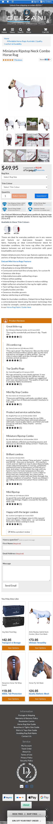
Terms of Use (26, 754)
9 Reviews (18, 60)
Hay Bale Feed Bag (9, 632)
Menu (12, 32)
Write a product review (20, 532)
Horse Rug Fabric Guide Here (19, 307)
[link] (26, 786)
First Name (8, 543)
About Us (26, 751)
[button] (26, 813)
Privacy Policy (26, 757)
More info (40, 170)
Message (7, 563)
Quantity (5, 192)
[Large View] (9, 124)
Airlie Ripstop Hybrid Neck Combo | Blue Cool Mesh (38, 633)
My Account (26, 746)
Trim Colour (6, 183)
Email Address (9, 553)
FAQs (28, 32)
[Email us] (21, 786)
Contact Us (26, 736)
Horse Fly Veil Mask (36, 683)
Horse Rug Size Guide (26, 724)
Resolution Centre (26, 721)
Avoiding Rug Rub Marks (26, 733)
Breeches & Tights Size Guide (26, 727)
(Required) (17, 543)
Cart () (45, 32)
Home (4, 32)
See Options (13, 648)
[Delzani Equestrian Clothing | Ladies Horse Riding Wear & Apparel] (26, 17)
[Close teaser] (46, 809)
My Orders (47, 1)
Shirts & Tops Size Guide (26, 730)
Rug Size (5, 173)
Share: (42, 59)
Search (21, 32)
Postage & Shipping (26, 715)
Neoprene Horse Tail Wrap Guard (12, 684)
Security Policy (26, 760)
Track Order (26, 748)
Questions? (41, 196)
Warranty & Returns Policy (26, 718)
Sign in (36, 1)
